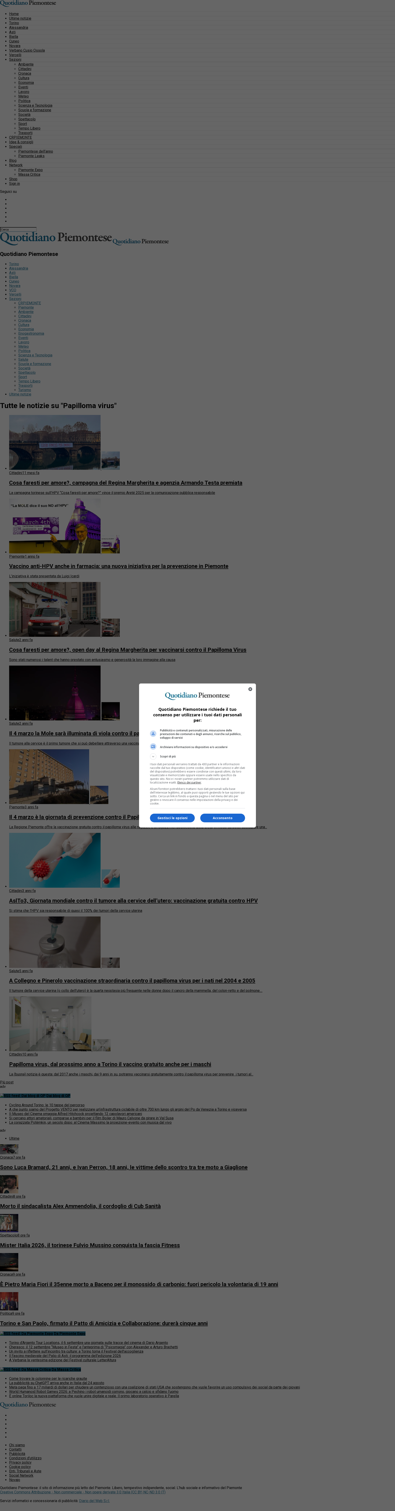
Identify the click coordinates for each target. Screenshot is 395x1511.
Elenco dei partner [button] (189, 782)
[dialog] (197, 755)
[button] (197, 756)
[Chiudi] (250, 689)
